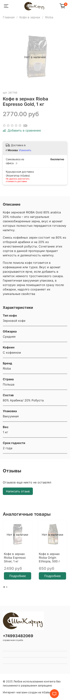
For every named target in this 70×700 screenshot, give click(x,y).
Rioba (49, 17)
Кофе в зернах (29, 17)
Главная (9, 17)
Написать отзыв (18, 491)
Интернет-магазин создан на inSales (27, 692)
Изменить (25, 150)
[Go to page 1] (4, 587)
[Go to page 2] (6, 587)
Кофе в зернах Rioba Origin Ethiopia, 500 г (49, 557)
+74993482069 (18, 636)
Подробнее (17, 576)
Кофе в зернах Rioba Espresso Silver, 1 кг (15, 557)
